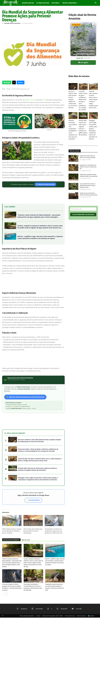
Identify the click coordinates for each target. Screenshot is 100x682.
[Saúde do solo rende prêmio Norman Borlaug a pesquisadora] (73, 195)
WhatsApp (7, 82)
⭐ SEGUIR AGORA (33, 500)
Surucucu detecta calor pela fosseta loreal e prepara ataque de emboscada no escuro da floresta (73, 99)
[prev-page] (3, 594)
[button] (95, 3)
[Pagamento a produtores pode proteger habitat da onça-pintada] (73, 177)
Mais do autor (26, 540)
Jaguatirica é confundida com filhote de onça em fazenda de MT (88, 166)
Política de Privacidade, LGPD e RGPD (52, 616)
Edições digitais (28, 3)
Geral (8, 89)
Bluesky (20, 82)
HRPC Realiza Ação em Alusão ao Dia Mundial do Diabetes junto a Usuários (11, 531)
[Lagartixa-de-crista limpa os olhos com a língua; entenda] (73, 158)
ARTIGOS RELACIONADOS (11, 540)
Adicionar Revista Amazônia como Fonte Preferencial (26, 397)
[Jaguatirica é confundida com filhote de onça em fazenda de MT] (73, 167)
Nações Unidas (30, 100)
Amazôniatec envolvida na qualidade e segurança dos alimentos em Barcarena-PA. (54, 531)
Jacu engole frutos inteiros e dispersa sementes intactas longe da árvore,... (88, 185)
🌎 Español (91, 616)
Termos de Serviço (70, 616)
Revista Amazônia (69, 3)
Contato (38, 616)
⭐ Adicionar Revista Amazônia (45, 184)
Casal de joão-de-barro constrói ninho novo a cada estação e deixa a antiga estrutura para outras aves (93, 99)
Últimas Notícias (42, 3)
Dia (45, 100)
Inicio (3, 89)
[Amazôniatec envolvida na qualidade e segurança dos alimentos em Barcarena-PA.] (54, 520)
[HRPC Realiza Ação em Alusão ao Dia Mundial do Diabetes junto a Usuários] (11, 520)
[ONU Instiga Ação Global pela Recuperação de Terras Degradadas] (33, 520)
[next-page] (6, 594)
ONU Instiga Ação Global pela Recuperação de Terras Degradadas (32, 531)
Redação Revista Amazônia (12, 23)
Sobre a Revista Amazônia (27, 616)
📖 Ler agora (83, 62)
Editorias (55, 3)
